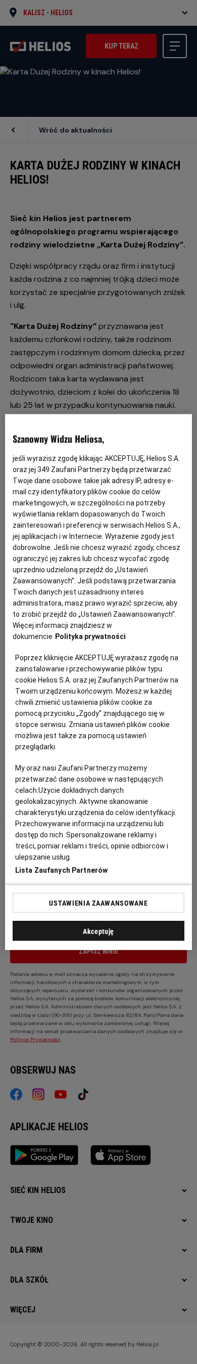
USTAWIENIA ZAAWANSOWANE (98, 903)
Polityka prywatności (90, 636)
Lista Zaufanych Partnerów (61, 870)
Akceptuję (98, 931)
